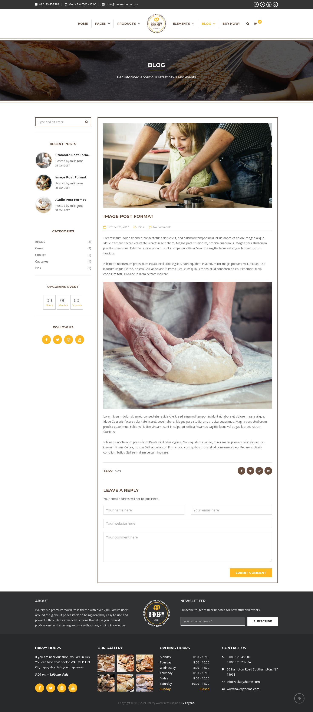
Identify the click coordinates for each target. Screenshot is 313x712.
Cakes (39, 248)
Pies (141, 227)
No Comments (162, 227)
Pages (100, 24)
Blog (206, 24)
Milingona (188, 703)
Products (126, 24)
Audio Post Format (70, 200)
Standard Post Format (73, 155)
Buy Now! (231, 24)
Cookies (40, 255)
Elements (181, 24)
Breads (40, 242)
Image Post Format (70, 177)
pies (118, 471)
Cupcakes (41, 261)
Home (83, 24)
